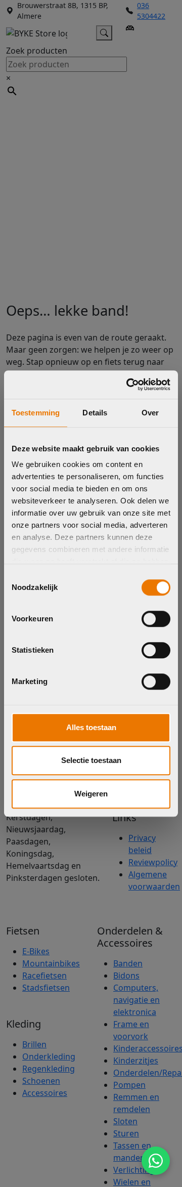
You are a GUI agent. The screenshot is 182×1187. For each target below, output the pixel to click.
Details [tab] (94, 412)
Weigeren (91, 793)
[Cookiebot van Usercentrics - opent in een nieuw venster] (128, 384)
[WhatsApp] (156, 1161)
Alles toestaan (91, 727)
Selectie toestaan (91, 760)
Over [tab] (150, 412)
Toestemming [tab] (36, 412)
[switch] (156, 619)
